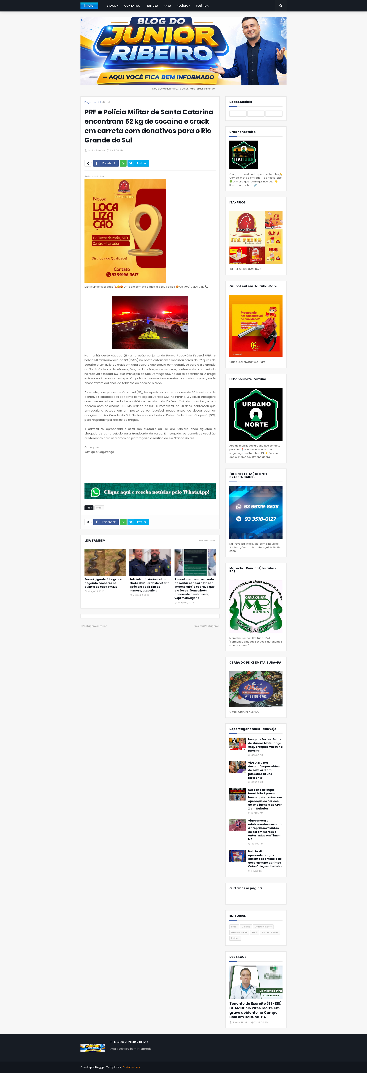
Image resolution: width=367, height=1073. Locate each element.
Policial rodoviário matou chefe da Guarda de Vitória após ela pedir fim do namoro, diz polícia (149, 585)
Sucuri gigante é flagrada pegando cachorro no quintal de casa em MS (103, 583)
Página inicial (92, 102)
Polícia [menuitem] (182, 6)
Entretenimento (263, 926)
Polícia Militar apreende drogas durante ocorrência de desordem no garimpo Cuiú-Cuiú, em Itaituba (265, 859)
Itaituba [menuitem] (152, 6)
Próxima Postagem (206, 626)
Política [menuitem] (202, 6)
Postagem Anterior (94, 626)
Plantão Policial (270, 932)
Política (235, 938)
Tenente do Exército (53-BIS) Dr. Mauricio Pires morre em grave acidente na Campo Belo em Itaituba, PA (255, 1010)
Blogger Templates (108, 1067)
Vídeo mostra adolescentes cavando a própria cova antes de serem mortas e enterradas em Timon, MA (265, 830)
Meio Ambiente (239, 932)
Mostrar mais (207, 540)
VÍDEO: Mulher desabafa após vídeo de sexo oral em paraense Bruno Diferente (264, 770)
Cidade (246, 926)
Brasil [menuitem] (111, 6)
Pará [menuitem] (167, 6)
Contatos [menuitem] (132, 6)
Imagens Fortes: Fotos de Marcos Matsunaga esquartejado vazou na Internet (265, 745)
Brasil (106, 102)
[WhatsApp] (123, 163)
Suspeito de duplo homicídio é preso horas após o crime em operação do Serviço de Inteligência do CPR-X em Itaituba (265, 799)
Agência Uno (131, 1067)
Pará (254, 932)
